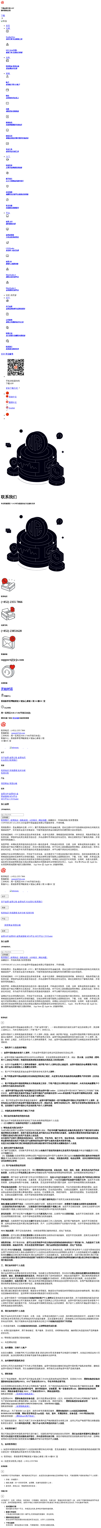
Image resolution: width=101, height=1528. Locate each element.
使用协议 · (15, 820)
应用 (4, 931)
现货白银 (13, 783)
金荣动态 (22, 758)
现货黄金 (5, 783)
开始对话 (7, 689)
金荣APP (5, 794)
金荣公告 (13, 758)
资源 (4, 908)
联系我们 (13, 760)
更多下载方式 (12, 388)
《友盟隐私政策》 (23, 1406)
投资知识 (5, 770)
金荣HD (12, 794)
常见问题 (16, 718)
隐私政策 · (24, 820)
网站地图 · (43, 820)
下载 (3, 15)
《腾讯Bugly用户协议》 (25, 1416)
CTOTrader (13, 799)
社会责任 (5, 760)
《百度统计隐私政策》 (24, 1394)
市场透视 (13, 770)
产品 (4, 919)
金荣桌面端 (21, 936)
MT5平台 (5, 799)
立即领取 (5, 817)
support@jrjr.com (18, 733)
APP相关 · (34, 820)
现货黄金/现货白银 (12, 925)
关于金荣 (5, 758)
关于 (4, 896)
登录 (3, 354)
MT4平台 (13, 796)
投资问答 (5, 773)
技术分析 (22, 770)
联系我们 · (5, 820)
